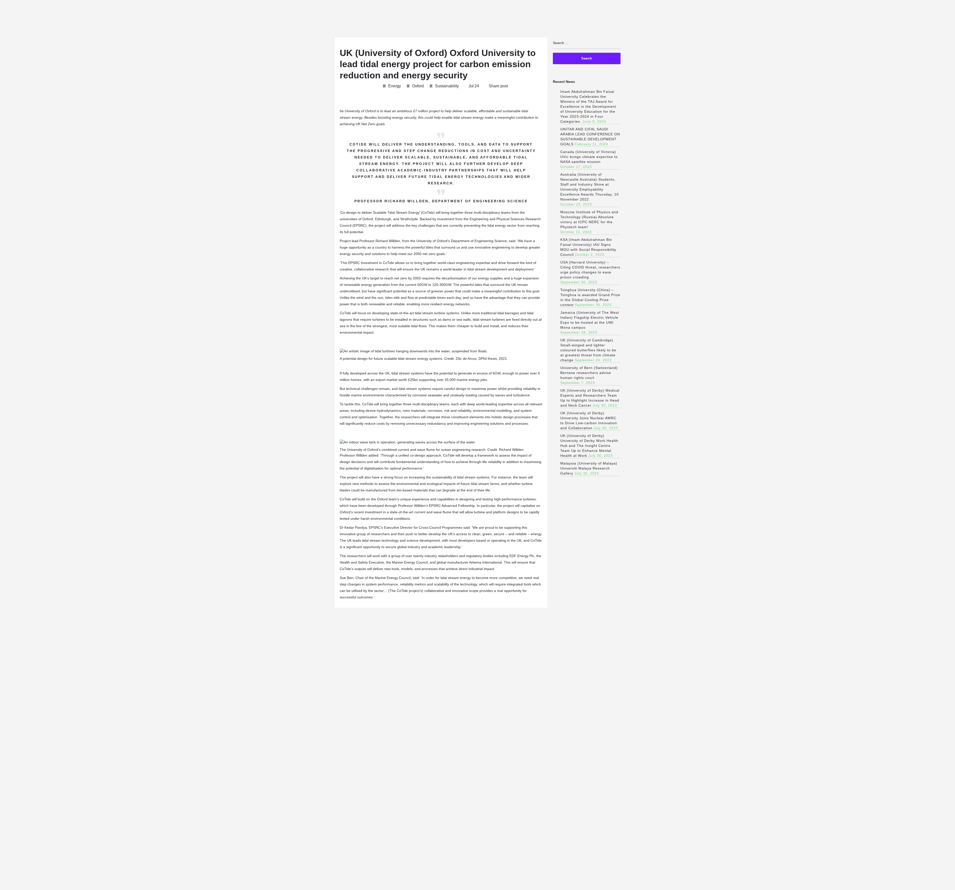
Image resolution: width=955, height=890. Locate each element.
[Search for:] (587, 45)
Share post (498, 86)
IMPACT (853, 19)
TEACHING (709, 19)
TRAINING (935, 19)
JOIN (649, 19)
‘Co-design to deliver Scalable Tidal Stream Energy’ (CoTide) (388, 212)
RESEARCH (738, 19)
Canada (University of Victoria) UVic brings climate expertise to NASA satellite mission (589, 157)
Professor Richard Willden (379, 241)
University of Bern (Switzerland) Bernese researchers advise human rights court (589, 373)
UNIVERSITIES (676, 19)
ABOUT (627, 19)
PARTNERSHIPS (906, 19)
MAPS (877, 19)
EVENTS (829, 19)
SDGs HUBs (769, 19)
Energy (394, 86)
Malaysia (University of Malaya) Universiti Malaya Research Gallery (588, 468)
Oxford (418, 86)
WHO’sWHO (800, 19)
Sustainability (447, 86)
